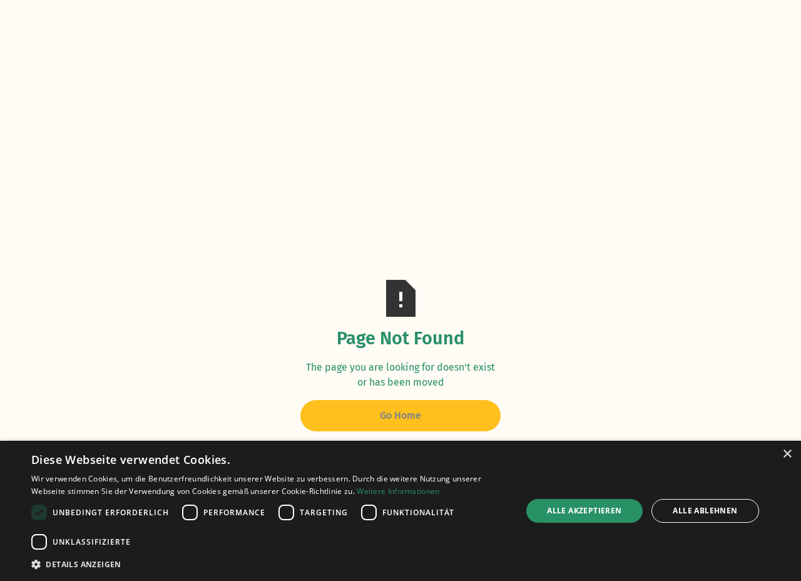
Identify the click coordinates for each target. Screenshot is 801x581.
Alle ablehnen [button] (705, 510)
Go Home (400, 415)
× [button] (787, 454)
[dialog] (400, 511)
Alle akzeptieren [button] (584, 510)
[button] (269, 564)
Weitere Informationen (398, 491)
